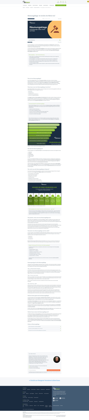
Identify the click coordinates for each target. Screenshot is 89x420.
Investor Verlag (25, 397)
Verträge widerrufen (50, 406)
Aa (59, 42)
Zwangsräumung (43, 225)
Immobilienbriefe (41, 401)
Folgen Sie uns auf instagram (63, 398)
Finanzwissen (27, 7)
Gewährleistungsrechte (56, 405)
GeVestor (24, 7)
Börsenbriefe (31, 401)
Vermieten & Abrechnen (37, 7)
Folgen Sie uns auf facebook (56, 398)
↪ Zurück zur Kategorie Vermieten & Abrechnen (44, 380)
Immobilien (29, 5)
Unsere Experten (46, 393)
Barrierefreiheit (42, 405)
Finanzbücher (36, 401)
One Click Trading (30, 397)
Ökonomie (40, 5)
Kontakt (24, 393)
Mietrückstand (30, 91)
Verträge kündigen (46, 406)
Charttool (36, 393)
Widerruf (35, 405)
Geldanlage (25, 5)
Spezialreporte (52, 5)
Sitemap (61, 405)
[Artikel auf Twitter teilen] (29, 42)
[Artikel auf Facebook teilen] (28, 42)
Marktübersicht (45, 5)
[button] (88, 1)
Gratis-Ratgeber (32, 393)
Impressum (26, 405)
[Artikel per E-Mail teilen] (30, 42)
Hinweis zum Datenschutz (44, 372)
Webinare (27, 393)
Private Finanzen (35, 5)
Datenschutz (31, 405)
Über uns (23, 406)
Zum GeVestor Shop (25, 401)
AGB (38, 405)
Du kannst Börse (36, 397)
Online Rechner (41, 393)
